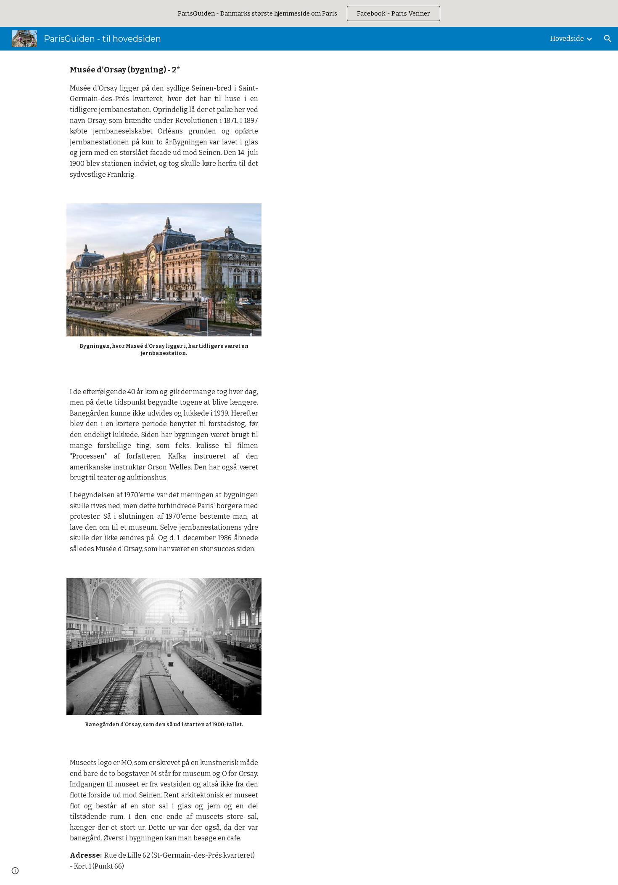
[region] (309, 13)
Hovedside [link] (567, 39)
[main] (163, 122)
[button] (608, 39)
